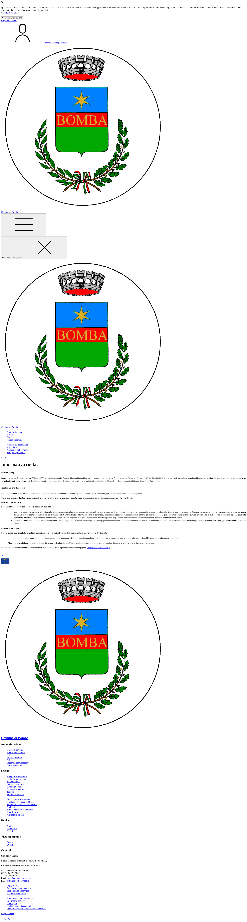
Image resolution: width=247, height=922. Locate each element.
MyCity (6, 918)
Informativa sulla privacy (98, 547)
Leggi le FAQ (13, 885)
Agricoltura (12, 447)
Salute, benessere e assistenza (20, 809)
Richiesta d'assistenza (16, 893)
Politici (10, 760)
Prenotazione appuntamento (19, 888)
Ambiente (11, 807)
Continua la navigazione (12, 18)
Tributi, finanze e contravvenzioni (22, 804)
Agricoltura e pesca (15, 815)
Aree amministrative (16, 752)
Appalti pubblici (14, 786)
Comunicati (12, 828)
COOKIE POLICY (10, 12)
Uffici (9, 755)
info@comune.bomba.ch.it (20, 878)
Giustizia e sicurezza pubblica (20, 802)
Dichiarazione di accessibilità (20, 906)
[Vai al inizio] (2, 556)
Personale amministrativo (18, 763)
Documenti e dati (14, 765)
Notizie (10, 826)
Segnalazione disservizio (18, 891)
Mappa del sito (7, 913)
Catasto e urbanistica (16, 789)
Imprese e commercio (16, 784)
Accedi (4, 457)
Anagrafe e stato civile (17, 776)
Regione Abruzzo (9, 20)
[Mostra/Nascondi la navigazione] (23, 225)
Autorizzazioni (13, 812)
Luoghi (10, 842)
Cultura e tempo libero (17, 779)
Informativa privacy (16, 901)
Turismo (10, 792)
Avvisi (10, 831)
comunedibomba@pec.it (18, 881)
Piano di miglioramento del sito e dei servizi (26, 908)
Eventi (10, 845)
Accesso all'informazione (18, 445)
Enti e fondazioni (14, 757)
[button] (14, 432)
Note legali (12, 903)
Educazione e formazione (18, 799)
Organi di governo (15, 750)
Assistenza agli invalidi (17, 450)
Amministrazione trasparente (20, 898)
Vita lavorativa (13, 781)
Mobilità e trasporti (15, 794)
